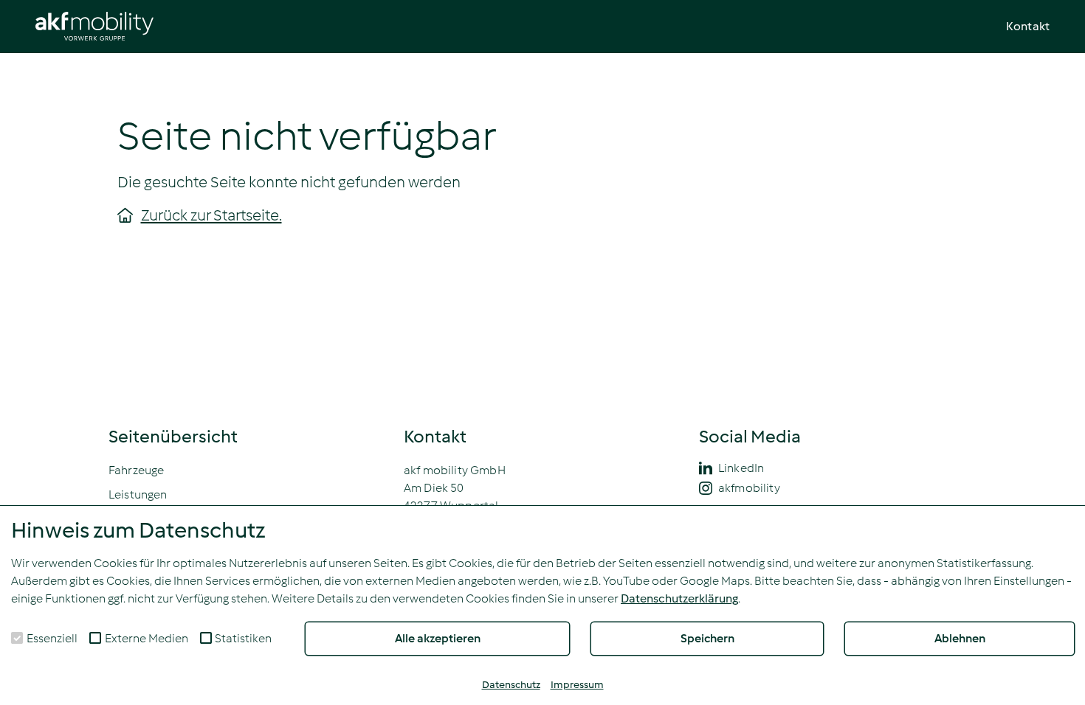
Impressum (577, 684)
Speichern (707, 638)
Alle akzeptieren (437, 638)
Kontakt (1028, 26)
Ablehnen (959, 638)
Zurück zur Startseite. (211, 215)
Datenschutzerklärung (679, 598)
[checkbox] (17, 638)
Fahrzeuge (136, 470)
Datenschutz (511, 684)
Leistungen (138, 494)
